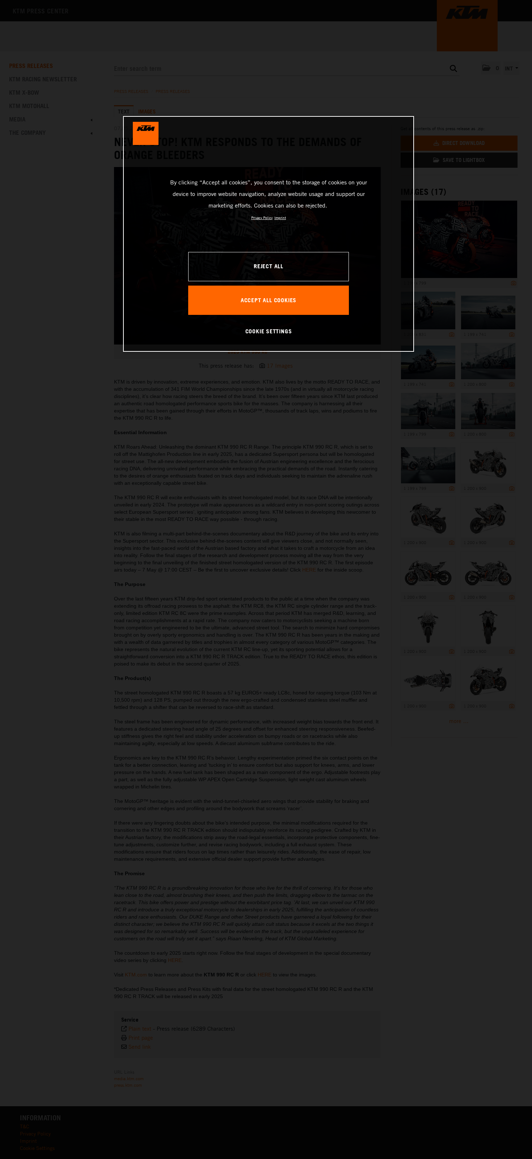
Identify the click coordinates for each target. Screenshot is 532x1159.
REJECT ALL (268, 266)
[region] (268, 234)
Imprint (280, 217)
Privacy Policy (262, 217)
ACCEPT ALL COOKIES (268, 300)
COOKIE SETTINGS (268, 331)
